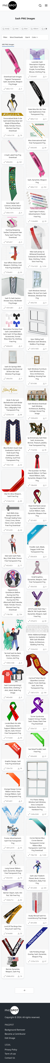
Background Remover (15, 1029)
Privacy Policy (11, 1049)
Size (26, 37)
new (16, 28)
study (7, 28)
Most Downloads (16, 37)
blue (25, 28)
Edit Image (10, 1038)
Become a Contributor (15, 1033)
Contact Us (10, 1057)
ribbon (35, 28)
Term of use (10, 1053)
